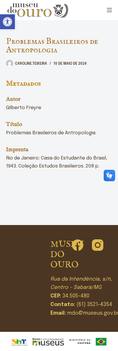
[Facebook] (77, 245)
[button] (7, 21)
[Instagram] (97, 245)
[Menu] (109, 10)
